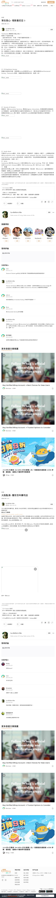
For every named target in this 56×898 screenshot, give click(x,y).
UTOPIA (28, 238)
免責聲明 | (10, 891)
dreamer (9, 688)
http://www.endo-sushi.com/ (12, 514)
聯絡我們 (33, 891)
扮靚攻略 (30, 194)
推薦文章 (39, 5)
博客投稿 (17, 884)
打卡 (10, 194)
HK (15, 890)
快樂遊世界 (9, 713)
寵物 (26, 194)
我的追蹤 (26, 880)
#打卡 (41, 873)
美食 (18, 194)
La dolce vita (10, 29)
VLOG (16, 875)
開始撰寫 (51, 2)
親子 (22, 194)
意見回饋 (17, 882)
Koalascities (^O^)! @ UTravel (39, 238)
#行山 (38, 873)
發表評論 (6, 253)
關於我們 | (4, 891)
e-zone (33, 890)
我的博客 (26, 882)
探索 (34, 5)
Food (25, 890)
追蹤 (51, 29)
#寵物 (34, 873)
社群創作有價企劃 (7, 5)
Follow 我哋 (33, 197)
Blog (29, 890)
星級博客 (45, 5)
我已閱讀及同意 (45, 895)
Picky (8, 663)
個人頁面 (26, 873)
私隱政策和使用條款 (12, 896)
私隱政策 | (22, 891)
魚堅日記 (49, 238)
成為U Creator (26, 5)
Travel (11, 890)
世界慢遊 (8, 335)
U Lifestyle (5, 890)
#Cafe (49, 873)
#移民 (42, 875)
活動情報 (36, 194)
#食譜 (45, 873)
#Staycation (36, 875)
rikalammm (6, 238)
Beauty (20, 890)
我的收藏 (26, 877)
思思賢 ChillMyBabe (17, 238)
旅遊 (2, 17)
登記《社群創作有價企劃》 (20, 189)
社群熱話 (16, 5)
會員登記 (43, 2)
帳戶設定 (26, 875)
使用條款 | (16, 891)
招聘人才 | (28, 891)
